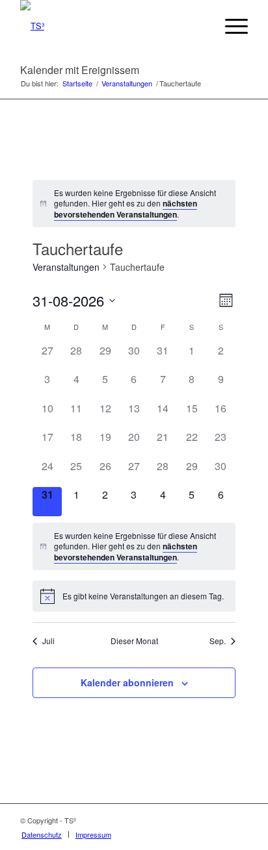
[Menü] (230, 26)
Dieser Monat (134, 641)
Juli (48, 641)
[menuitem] (199, 26)
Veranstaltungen (66, 267)
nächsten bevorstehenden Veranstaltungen (125, 208)
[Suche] (199, 26)
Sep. (217, 641)
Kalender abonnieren (127, 682)
